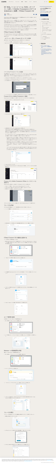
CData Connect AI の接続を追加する (46, 35)
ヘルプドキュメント (33, 131)
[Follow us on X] (35, 14)
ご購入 (44, 1)
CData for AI (35, 1)
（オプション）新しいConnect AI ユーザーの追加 (46, 23)
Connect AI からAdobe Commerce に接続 (45, 28)
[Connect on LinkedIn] (36, 14)
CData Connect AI (43, 11)
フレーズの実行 (43, 39)
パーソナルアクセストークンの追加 (46, 26)
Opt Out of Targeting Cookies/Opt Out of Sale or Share (47, 462)
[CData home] (5, 2)
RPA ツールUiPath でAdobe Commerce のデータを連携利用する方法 (46, 46)
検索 (46, 1)
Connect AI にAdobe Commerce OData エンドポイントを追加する (47, 30)
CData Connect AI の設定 (45, 21)
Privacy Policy (49, 460)
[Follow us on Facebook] (33, 14)
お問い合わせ (51, 1)
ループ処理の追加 (44, 36)
